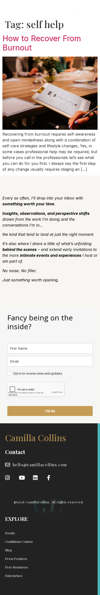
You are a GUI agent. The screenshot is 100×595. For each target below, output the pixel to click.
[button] (77, 10)
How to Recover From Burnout (41, 43)
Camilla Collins (26, 10)
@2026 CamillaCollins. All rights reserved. (49, 502)
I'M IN (50, 411)
